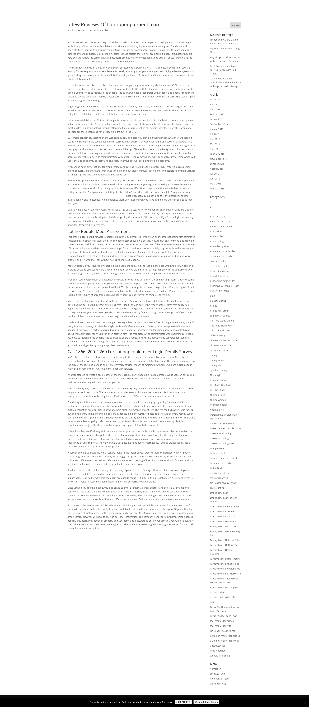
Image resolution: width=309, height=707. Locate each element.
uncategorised (217, 645)
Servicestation (296, 6)
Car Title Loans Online (222, 320)
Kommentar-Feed (219, 678)
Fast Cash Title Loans (221, 384)
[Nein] (305, 702)
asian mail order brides (222, 251)
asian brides (216, 236)
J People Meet (217, 448)
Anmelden (215, 668)
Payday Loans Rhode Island (224, 563)
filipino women (218, 399)
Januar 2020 (216, 119)
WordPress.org (218, 683)
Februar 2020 (217, 114)
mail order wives (219, 477)
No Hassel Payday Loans (223, 482)
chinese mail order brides (224, 340)
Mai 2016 (215, 144)
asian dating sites (219, 246)
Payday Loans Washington (224, 587)
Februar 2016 (217, 153)
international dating (221, 433)
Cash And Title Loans (221, 325)
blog (212, 295)
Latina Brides (101, 30)
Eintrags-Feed (217, 673)
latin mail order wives (221, 463)
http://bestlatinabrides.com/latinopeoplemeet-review (96, 195)
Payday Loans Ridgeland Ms (225, 568)
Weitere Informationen (206, 702)
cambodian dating (220, 315)
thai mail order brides (222, 620)
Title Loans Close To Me (222, 630)
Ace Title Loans (218, 216)
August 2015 (216, 168)
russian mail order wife (222, 597)
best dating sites (219, 276)
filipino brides (217, 394)
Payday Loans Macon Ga (223, 526)
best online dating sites (222, 280)
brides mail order (219, 310)
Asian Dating (217, 241)
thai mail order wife (220, 625)
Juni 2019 (215, 139)
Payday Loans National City (224, 540)
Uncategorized (218, 650)
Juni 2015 (215, 178)
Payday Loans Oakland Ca (224, 544)
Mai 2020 (215, 99)
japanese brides (218, 453)
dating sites (216, 365)
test (212, 602)
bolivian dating (218, 300)
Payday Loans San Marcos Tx (225, 573)
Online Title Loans (219, 492)
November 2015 (218, 158)
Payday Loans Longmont (223, 521)
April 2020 (215, 104)
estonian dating (218, 379)
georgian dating (218, 404)
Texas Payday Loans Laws (223, 615)
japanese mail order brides (224, 458)
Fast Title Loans (218, 389)
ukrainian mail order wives (224, 640)
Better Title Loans (219, 290)
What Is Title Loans (220, 655)
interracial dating (219, 438)
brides (213, 305)
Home (164, 6)
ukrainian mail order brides (225, 635)
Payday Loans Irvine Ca (222, 516)
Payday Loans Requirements (225, 558)
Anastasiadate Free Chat (223, 226)
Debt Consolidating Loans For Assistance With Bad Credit (224, 69)
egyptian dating (218, 370)
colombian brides (219, 350)
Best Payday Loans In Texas (224, 285)
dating (213, 355)
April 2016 (215, 149)
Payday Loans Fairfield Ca (223, 511)
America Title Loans (220, 221)
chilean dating (217, 335)
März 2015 (215, 183)
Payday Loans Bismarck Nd (224, 506)
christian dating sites (221, 345)
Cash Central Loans (220, 330)
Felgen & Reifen (179, 6)
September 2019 (219, 124)
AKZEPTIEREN (183, 702)
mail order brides (219, 473)
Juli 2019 (214, 134)
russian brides (218, 592)
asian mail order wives (222, 256)
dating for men (218, 360)
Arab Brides (216, 231)
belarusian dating (219, 271)
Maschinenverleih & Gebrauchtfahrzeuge (214, 6)
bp (73, 30)
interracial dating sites (222, 443)
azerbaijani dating (220, 266)
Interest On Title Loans (222, 423)
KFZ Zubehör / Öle (250, 6)
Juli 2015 (214, 173)
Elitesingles (216, 375)
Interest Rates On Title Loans (225, 428)
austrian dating (218, 261)
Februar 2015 (217, 188)
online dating (217, 487)
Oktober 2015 (217, 163)
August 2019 (216, 129)
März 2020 (215, 109)
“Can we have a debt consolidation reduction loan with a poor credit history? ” (225, 82)
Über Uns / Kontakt (274, 6)
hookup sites (217, 409)
